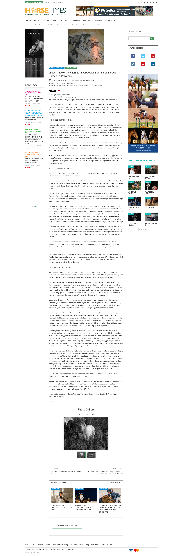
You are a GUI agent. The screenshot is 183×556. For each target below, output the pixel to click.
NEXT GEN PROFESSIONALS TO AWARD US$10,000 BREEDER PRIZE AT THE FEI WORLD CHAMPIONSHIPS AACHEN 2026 (34, 191)
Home (28, 20)
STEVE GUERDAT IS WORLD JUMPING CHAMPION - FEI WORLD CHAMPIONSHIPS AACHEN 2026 (34, 162)
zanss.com (36, 553)
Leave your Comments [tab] (68, 526)
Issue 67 (131, 164)
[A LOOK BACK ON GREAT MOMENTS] (151, 168)
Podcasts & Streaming (70, 20)
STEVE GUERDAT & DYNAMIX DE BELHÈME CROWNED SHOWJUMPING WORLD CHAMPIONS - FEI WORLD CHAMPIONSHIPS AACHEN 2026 (34, 136)
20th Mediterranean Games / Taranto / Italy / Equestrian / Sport (33, 93)
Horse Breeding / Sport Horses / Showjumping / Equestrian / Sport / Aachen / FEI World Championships (33, 179)
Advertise (54, 2)
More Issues (143, 180)
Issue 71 (131, 133)
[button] (91, 455)
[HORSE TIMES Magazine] (45, 11)
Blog (116, 20)
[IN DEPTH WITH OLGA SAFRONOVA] (151, 152)
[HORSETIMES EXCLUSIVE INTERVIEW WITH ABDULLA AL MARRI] (134, 168)
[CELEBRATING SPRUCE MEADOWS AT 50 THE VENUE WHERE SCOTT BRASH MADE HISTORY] (151, 121)
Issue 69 (131, 149)
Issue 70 (148, 133)
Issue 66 (148, 164)
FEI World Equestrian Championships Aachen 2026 (33, 154)
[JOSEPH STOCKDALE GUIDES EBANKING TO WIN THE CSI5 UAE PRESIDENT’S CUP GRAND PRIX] (110, 495)
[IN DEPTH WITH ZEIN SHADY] (134, 152)
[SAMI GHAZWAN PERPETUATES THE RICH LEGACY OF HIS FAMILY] (86, 495)
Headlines (87, 20)
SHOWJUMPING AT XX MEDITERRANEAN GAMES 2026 (34, 99)
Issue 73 (131, 117)
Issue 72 (148, 117)
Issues (98, 20)
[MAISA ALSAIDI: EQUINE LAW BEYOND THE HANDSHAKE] (134, 121)
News (35, 20)
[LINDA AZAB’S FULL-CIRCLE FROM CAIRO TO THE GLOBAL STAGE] (62, 495)
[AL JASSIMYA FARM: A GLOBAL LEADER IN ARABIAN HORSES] (151, 136)
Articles (45, 20)
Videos (55, 20)
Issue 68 (148, 149)
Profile (47, 2)
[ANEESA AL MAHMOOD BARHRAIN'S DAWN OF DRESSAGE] (134, 136)
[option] (34, 147)
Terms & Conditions (67, 549)
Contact (60, 2)
